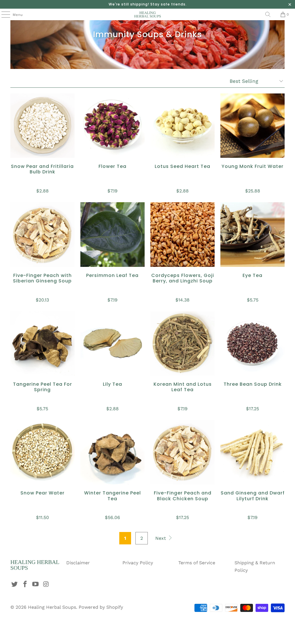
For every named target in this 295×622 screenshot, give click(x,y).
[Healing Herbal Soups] (147, 14)
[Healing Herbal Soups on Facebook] (25, 584)
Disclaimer (78, 562)
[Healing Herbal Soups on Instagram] (46, 584)
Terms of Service (196, 562)
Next (161, 538)
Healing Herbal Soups (52, 607)
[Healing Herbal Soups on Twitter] (14, 584)
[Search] (267, 14)
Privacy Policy (137, 562)
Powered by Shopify (101, 607)
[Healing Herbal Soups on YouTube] (35, 584)
